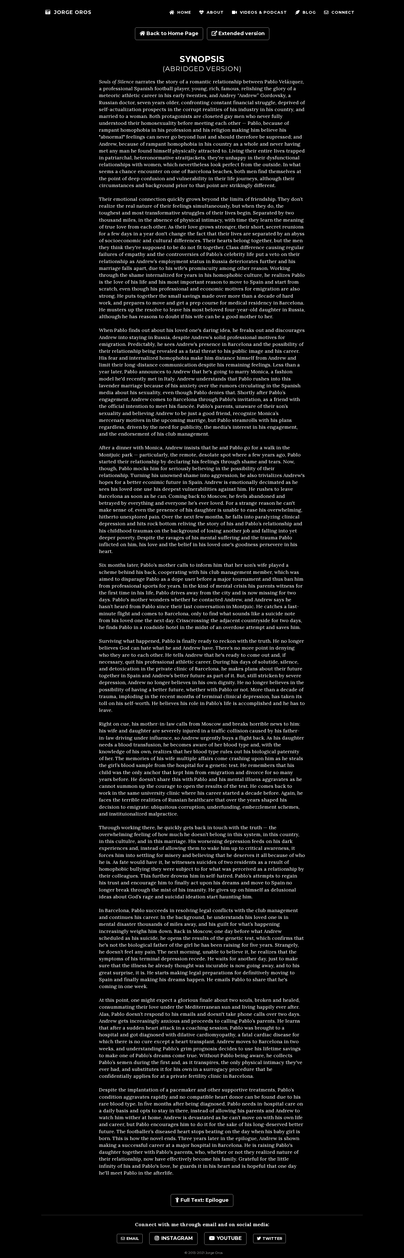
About (214, 12)
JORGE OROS (71, 12)
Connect (342, 12)
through (190, 1224)
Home (183, 12)
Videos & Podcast (262, 12)
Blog (308, 12)
